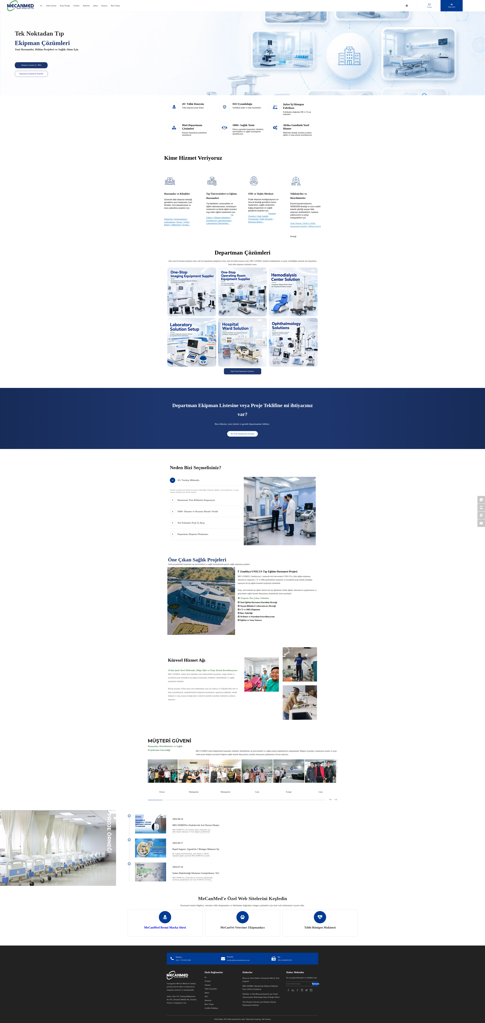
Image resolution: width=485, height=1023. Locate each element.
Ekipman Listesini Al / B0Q (31, 65)
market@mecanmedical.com (238, 960)
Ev (41, 6)
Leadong (257, 1019)
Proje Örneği (65, 6)
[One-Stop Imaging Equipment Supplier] (191, 292)
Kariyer (104, 6)
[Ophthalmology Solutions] (293, 342)
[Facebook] (288, 990)
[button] (335, 800)
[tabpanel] (280, 511)
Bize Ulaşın (115, 6)
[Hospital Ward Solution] (242, 342)
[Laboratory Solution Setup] (191, 342)
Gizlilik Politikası (211, 1008)
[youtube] (302, 990)
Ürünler (76, 6)
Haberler (86, 6)
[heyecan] (307, 990)
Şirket (95, 6)
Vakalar (208, 985)
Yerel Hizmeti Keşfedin (179, 708)
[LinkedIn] (293, 990)
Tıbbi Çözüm (51, 6)
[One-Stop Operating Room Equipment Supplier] (242, 292)
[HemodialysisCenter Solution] (293, 292)
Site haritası (266, 1019)
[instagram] (311, 990)
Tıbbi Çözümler (211, 989)
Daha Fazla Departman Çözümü (242, 371)
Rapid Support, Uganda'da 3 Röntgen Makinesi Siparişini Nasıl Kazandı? (206, 849)
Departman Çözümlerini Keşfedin (31, 74)
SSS (206, 996)
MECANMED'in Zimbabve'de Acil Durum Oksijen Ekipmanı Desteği (204, 825)
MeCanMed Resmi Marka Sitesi (165, 927)
